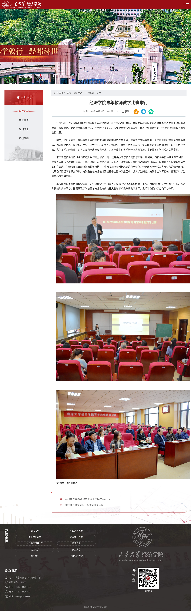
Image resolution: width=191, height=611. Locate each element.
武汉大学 (76, 543)
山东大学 (35, 531)
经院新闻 (24, 111)
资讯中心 (78, 93)
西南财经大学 (76, 537)
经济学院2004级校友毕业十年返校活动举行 (83, 499)
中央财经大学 (35, 537)
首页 (69, 93)
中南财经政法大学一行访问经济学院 (79, 505)
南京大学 (76, 550)
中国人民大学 (76, 531)
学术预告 (24, 120)
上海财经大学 (76, 556)
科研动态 (24, 138)
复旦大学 (35, 550)
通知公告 (24, 129)
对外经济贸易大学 (34, 543)
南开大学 (35, 556)
